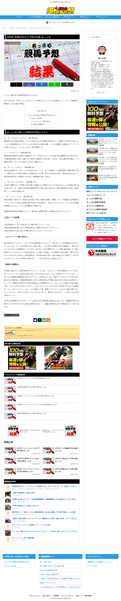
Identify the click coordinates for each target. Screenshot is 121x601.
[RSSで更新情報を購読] (48, 320)
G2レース (113, 191)
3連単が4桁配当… (39, 124)
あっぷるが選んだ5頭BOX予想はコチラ (42, 115)
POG (99, 191)
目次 (39, 111)
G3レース (90, 195)
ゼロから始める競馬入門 (49, 574)
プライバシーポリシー (67, 595)
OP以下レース (100, 195)
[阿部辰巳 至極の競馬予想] (22, 358)
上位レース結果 (36, 118)
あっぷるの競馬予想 (94, 198)
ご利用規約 (55, 595)
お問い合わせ (46, 595)
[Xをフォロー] (39, 320)
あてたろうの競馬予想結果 (97, 209)
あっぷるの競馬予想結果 (12, 315)
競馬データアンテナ (47, 582)
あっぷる (102, 58)
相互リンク (79, 595)
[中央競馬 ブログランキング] (10, 333)
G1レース (105, 191)
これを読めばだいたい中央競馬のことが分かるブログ (60, 587)
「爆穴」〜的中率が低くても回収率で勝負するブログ (60, 578)
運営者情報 (88, 595)
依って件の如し (46, 561)
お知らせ (102, 213)
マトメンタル (92, 566)
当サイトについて (35, 595)
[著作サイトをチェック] (35, 320)
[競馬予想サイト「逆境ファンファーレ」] (58, 358)
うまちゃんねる (10, 566)
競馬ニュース (92, 191)
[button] (67, 84)
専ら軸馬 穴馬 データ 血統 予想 (52, 566)
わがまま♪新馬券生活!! (48, 570)
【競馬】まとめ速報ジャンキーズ (99, 561)
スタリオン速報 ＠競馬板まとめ (16, 561)
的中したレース (93, 213)
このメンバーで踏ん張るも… (42, 121)
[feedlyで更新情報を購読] (44, 320)
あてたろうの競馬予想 (95, 206)
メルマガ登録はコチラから (102, 238)
